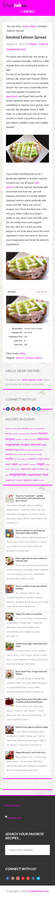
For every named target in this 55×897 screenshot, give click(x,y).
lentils (15, 454)
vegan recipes (37, 469)
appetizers (12, 96)
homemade (27, 450)
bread (8, 434)
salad (14, 464)
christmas (19, 439)
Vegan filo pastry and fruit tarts (31, 752)
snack (26, 464)
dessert (36, 444)
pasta (22, 459)
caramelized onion (24, 434)
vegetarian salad (30, 480)
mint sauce (31, 454)
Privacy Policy (13, 805)
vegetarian (18, 474)
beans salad (33, 428)
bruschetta (14, 434)
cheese (33, 434)
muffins (9, 458)
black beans (41, 428)
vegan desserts (15, 469)
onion (18, 459)
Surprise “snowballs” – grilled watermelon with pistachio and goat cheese (30, 498)
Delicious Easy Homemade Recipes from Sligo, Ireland (21, 4)
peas (26, 459)
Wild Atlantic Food (32, 379)
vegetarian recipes (13, 480)
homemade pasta (37, 450)
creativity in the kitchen (30, 439)
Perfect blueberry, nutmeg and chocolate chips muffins (30, 531)
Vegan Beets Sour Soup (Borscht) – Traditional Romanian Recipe (32, 700)
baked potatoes (17, 428)
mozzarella (38, 454)
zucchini (41, 480)
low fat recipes (22, 454)
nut (15, 459)
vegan (41, 464)
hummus (9, 454)
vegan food (25, 469)
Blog (22, 353)
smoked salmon (33, 357)
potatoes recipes (36, 459)
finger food (19, 450)
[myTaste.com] (13, 818)
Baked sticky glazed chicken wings (32, 727)
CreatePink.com (39, 891)
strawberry (32, 464)
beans (25, 428)
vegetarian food (37, 474)
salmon (20, 357)
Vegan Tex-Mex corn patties (29, 614)
